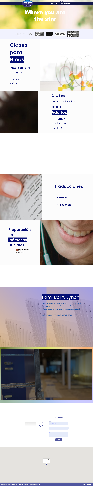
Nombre (50, 421)
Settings (84, 484)
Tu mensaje (51, 430)
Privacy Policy (38, 484)
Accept (89, 484)
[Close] (91, 484)
